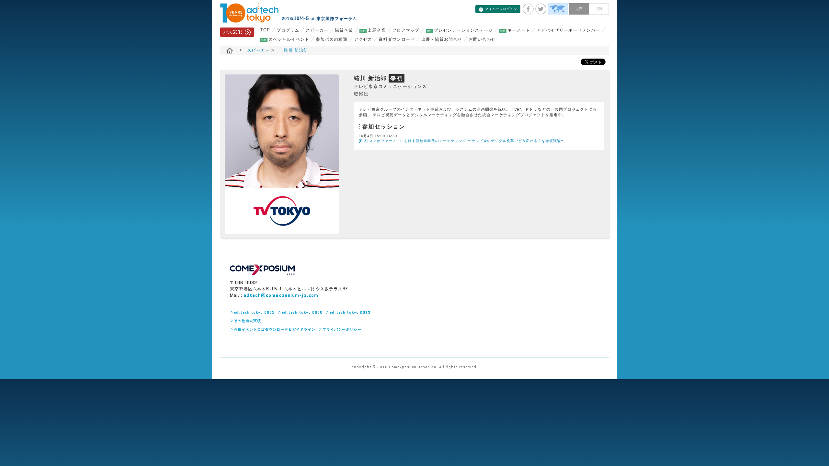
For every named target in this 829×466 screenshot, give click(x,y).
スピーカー (317, 30)
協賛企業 (344, 30)
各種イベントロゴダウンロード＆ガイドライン (274, 329)
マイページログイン (501, 9)
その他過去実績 (247, 320)
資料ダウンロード (397, 39)
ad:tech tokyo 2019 (350, 312)
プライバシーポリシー (342, 329)
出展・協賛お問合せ (441, 39)
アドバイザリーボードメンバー (568, 30)
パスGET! (233, 32)
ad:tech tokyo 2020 (302, 312)
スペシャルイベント (285, 39)
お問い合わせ (482, 39)
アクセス (363, 39)
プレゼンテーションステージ (460, 30)
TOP (265, 30)
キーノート (515, 30)
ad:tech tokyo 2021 (254, 312)
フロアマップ (405, 30)
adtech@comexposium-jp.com (281, 295)
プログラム (288, 30)
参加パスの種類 (331, 39)
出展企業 (373, 30)
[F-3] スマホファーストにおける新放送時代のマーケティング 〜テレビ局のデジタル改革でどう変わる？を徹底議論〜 (462, 141)
